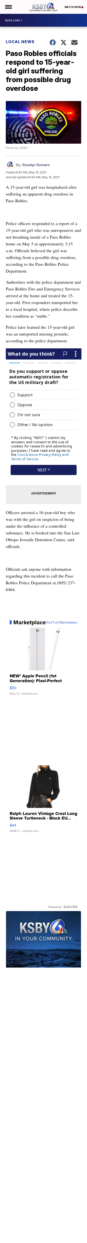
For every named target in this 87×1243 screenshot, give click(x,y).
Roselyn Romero (36, 165)
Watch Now (73, 7)
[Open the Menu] (8, 7)
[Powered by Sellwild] (70, 906)
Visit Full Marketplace (61, 622)
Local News (20, 41)
